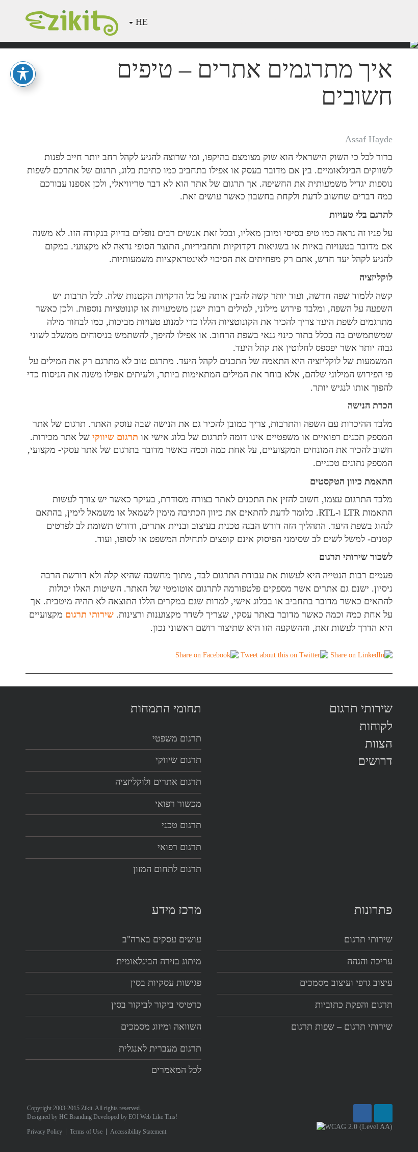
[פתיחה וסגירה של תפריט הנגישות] (23, 74)
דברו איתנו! (226, 21)
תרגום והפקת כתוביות (354, 1005)
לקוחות (272, 21)
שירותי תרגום (361, 708)
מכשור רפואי (178, 804)
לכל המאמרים (176, 1070)
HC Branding (75, 1116)
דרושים (375, 760)
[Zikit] (72, 22)
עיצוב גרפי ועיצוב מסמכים (346, 983)
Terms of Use (86, 1131)
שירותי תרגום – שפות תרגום (342, 1026)
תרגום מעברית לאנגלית (160, 1048)
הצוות (306, 21)
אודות (377, 21)
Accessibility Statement (138, 1131)
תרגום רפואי (179, 847)
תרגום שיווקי (178, 760)
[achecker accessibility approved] (355, 1126)
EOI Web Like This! (152, 1116)
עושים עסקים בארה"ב (161, 939)
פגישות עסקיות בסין (165, 983)
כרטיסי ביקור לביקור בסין (156, 1005)
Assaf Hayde (369, 139)
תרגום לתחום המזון (167, 869)
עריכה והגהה (370, 961)
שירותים (341, 21)
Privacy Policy (44, 1131)
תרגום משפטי (176, 738)
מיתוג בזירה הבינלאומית (158, 961)
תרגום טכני (181, 825)
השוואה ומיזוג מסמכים (161, 1026)
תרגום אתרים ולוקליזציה (158, 782)
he (142, 22)
